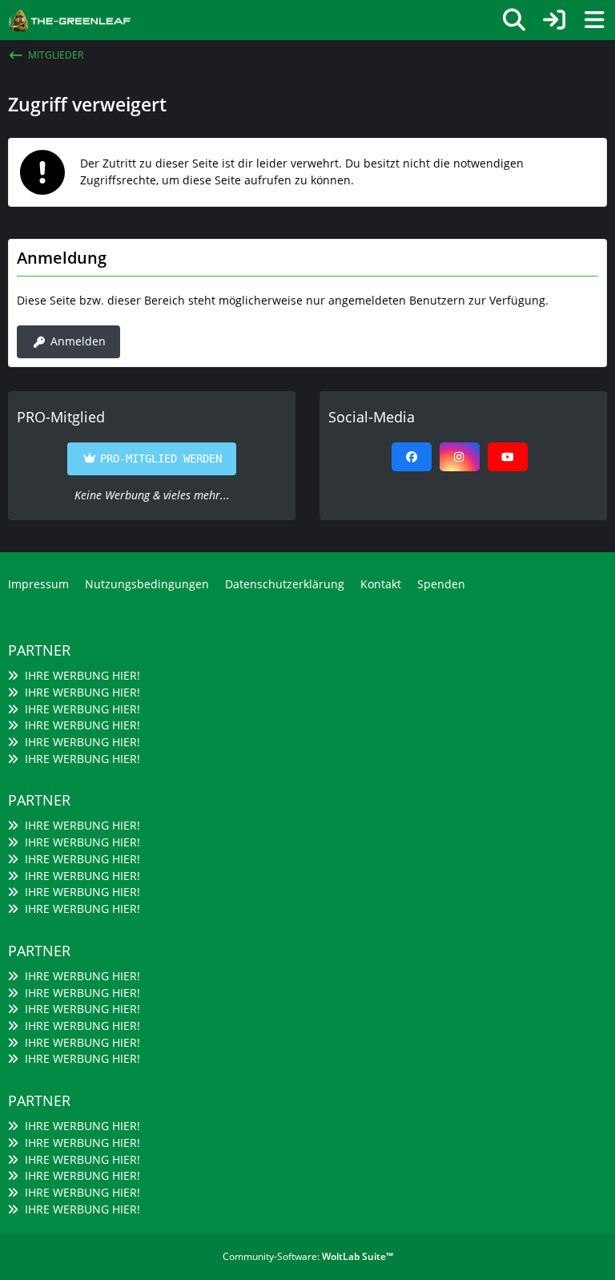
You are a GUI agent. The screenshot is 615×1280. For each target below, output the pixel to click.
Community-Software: (308, 1256)
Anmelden (78, 341)
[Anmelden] (554, 20)
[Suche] (514, 20)
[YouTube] (508, 456)
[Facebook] (412, 456)
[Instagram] (460, 456)
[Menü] (594, 20)
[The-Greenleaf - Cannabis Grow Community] (69, 18)
